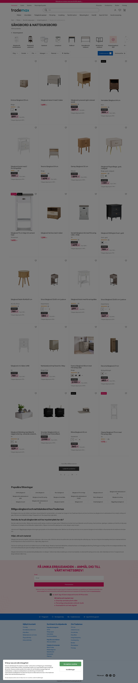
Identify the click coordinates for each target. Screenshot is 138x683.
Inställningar (70, 669)
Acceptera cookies (70, 664)
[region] (43, 670)
